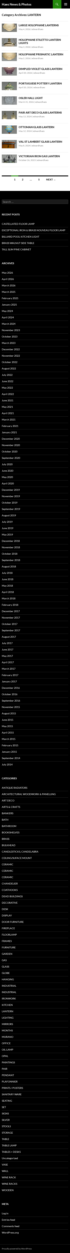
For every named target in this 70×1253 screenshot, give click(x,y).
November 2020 (11, 445)
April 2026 (8, 279)
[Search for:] (35, 201)
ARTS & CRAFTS (11, 806)
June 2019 (7, 528)
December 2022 (11, 349)
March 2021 (8, 419)
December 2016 (11, 687)
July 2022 (7, 374)
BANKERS (7, 813)
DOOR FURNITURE (13, 921)
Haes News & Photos (16, 4)
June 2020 (7, 470)
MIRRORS (7, 1024)
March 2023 (8, 342)
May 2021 (7, 406)
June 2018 (7, 579)
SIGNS (5, 1113)
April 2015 (8, 732)
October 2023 (9, 336)
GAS (4, 960)
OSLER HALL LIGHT (31, 98)
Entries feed (8, 1219)
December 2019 (11, 489)
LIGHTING (7, 1017)
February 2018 (10, 604)
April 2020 (8, 483)
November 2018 (11, 547)
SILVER (6, 1119)
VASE (5, 1164)
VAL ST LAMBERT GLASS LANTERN (40, 141)
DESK (5, 909)
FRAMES (7, 941)
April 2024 (8, 317)
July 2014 (7, 764)
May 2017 (7, 655)
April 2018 (8, 591)
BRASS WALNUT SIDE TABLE (18, 242)
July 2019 (7, 521)
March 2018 (8, 598)
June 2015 (7, 719)
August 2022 (9, 368)
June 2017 (7, 649)
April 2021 (8, 413)
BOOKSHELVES (10, 832)
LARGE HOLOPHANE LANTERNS (39, 25)
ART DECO (8, 800)
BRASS (5, 838)
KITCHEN (7, 1004)
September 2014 (11, 758)
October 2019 (9, 502)
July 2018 (7, 572)
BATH (5, 819)
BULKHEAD (8, 845)
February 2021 (10, 425)
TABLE (5, 1139)
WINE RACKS (9, 1183)
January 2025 (9, 304)
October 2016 (9, 694)
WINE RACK (9, 1177)
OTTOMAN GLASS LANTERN (36, 127)
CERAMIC (7, 864)
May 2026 (7, 272)
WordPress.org (10, 1232)
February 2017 (10, 675)
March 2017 (8, 668)
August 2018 (9, 566)
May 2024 (7, 310)
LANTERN (7, 1011)
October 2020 (9, 451)
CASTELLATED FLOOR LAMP (18, 223)
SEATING (7, 1100)
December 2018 (11, 540)
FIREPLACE (8, 928)
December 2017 (11, 611)
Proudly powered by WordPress (17, 1248)
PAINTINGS (8, 1062)
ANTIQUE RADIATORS (14, 787)
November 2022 (11, 355)
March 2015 (8, 738)
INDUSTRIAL (9, 985)
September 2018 (11, 560)
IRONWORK (9, 998)
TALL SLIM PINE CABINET (16, 249)
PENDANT (8, 1075)
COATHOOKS (10, 889)
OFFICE (6, 1043)
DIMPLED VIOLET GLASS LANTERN (40, 68)
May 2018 (7, 585)
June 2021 (7, 400)
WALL (5, 1170)
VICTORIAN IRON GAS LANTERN (39, 156)
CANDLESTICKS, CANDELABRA (20, 851)
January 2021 (9, 432)
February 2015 (10, 745)
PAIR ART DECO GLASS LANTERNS (40, 112)
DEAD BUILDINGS (12, 896)
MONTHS (7, 1030)
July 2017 (7, 643)
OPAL (5, 1055)
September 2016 (11, 700)
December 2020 (11, 438)
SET (4, 1107)
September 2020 (11, 457)
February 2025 (10, 298)
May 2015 (7, 726)
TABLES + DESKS (11, 1151)
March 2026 (8, 285)
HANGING (8, 979)
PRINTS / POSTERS (12, 1087)
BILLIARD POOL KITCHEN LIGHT (20, 236)
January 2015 (9, 751)
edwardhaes (37, 29)
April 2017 (8, 662)
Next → (51, 179)
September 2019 (11, 508)
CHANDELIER (10, 883)
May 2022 (7, 387)
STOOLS (6, 1126)
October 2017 (9, 623)
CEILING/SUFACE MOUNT (17, 857)
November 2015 (11, 706)
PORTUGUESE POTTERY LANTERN (40, 83)
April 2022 (8, 393)
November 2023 (11, 330)
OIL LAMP (7, 1049)
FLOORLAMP (9, 934)
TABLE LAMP (9, 1145)
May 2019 (7, 534)
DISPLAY (7, 915)
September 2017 (11, 630)
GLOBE (6, 972)
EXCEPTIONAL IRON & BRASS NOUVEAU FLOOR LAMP (33, 230)
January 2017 (9, 681)
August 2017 (9, 636)
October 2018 (9, 553)
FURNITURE (9, 947)
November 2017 (11, 617)
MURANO (7, 1036)
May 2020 (7, 477)
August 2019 (9, 515)
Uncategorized (10, 1158)
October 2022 (9, 362)
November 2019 (11, 496)
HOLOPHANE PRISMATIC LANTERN (41, 54)
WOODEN (8, 1190)
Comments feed (10, 1226)
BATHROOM (9, 826)
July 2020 (7, 464)
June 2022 (7, 381)
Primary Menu (65, 4)
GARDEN (7, 953)
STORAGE (7, 1132)
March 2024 (8, 323)
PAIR (4, 1068)
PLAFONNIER (10, 1081)
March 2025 (8, 291)
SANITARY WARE (12, 1094)
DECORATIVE (10, 902)
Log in (5, 1213)
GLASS (5, 966)
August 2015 (9, 713)
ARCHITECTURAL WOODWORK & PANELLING (29, 794)
